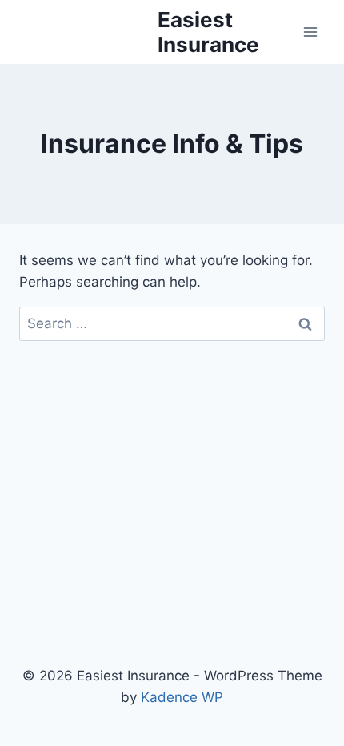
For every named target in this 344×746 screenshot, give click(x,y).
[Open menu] (310, 31)
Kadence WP (182, 697)
